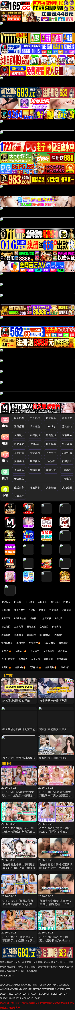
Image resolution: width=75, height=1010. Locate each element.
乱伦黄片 (44, 626)
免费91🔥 (6, 667)
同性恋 (67, 478)
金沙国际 (62, 651)
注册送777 (19, 610)
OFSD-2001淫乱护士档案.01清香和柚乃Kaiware (54, 938)
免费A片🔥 (20, 667)
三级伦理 (19, 426)
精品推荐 (19, 417)
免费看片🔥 (35, 642)
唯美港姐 (51, 435)
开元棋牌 (29, 602)
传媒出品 (19, 478)
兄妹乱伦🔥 (36, 667)
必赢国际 (66, 610)
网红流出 (51, 443)
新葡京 (42, 610)
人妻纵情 (51, 487)
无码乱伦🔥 (21, 651)
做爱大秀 (35, 659)
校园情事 (35, 487)
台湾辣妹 (19, 435)
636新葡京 (49, 642)
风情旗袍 (19, 461)
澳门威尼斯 (62, 659)
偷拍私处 (56, 626)
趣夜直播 (5, 634)
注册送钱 (5, 610)
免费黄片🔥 (51, 667)
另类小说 (19, 496)
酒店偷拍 (5, 626)
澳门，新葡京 (8, 659)
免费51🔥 (6, 651)
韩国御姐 (35, 435)
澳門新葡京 (7, 642)
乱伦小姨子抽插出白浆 (53, 758)
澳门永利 (55, 602)
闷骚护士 (67, 461)
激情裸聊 (63, 642)
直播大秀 (48, 659)
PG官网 (18, 602)
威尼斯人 (5, 602)
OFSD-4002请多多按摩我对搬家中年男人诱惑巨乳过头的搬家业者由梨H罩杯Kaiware (55, 797)
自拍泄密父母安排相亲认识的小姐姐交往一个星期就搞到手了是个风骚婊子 (55, 868)
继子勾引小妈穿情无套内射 (18, 729)
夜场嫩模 (18, 634)
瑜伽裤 (51, 461)
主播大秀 (18, 626)
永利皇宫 (20, 642)
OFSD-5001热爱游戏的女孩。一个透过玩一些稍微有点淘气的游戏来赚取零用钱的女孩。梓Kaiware (18, 797)
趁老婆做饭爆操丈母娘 (16, 700)
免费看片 (23, 659)
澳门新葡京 (45, 634)
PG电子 (67, 602)
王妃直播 (31, 626)
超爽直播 (46, 618)
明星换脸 (35, 461)
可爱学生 (51, 452)
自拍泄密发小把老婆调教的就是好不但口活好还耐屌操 (18, 866)
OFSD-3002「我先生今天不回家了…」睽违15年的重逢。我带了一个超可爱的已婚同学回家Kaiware (18, 942)
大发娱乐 (58, 634)
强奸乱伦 (35, 417)
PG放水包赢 (20, 618)
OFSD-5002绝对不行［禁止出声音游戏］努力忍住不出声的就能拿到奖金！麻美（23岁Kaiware (18, 833)
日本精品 (35, 426)
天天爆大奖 (48, 651)
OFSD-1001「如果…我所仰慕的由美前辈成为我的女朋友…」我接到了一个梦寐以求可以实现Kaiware (18, 906)
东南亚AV (67, 435)
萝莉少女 (67, 417)
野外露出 (67, 443)
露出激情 (35, 470)
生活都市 (19, 487)
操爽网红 (34, 618)
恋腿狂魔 (67, 452)
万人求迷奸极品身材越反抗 (18, 758)
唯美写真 (51, 470)
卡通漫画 (19, 470)
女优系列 (35, 452)
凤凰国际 (5, 618)
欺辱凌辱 (19, 443)
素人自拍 (67, 426)
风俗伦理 (67, 487)
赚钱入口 (65, 667)
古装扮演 (19, 452)
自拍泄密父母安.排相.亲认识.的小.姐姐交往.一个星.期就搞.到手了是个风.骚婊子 (56, 904)
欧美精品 (51, 417)
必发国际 (31, 634)
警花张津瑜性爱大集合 (53, 729)
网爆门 (67, 470)
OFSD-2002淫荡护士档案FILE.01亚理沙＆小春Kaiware (55, 831)
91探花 (35, 443)
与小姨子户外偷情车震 (53, 700)
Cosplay (51, 426)
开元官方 (35, 651)
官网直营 (42, 602)
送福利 (32, 610)
